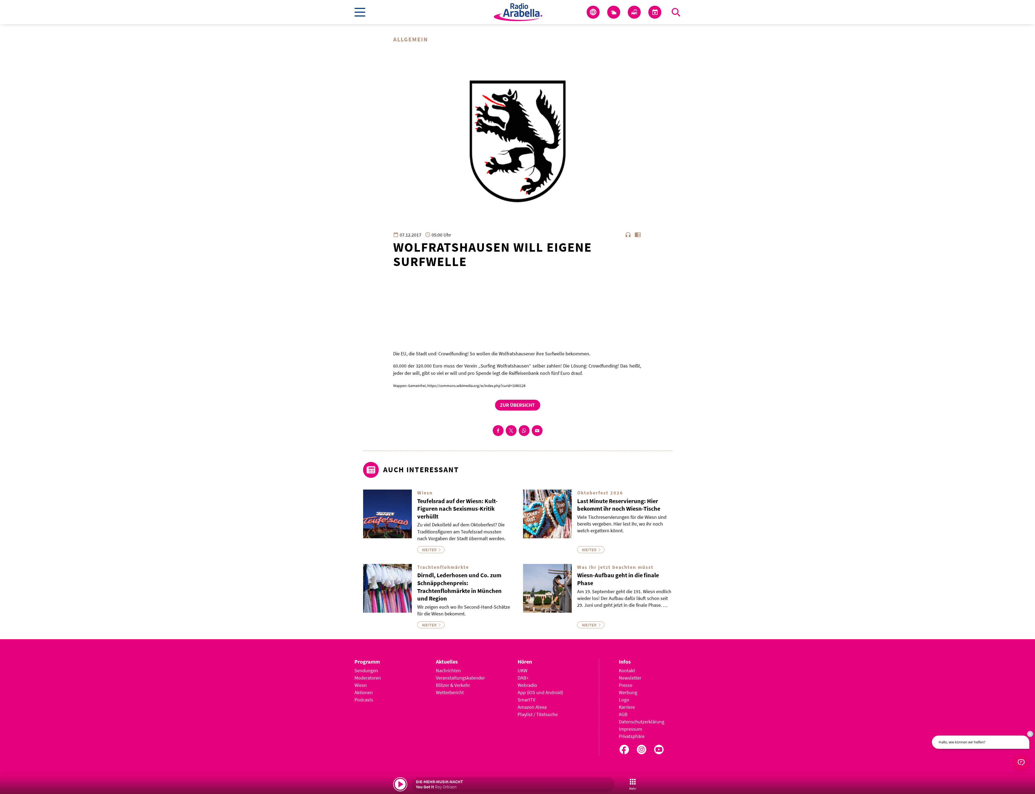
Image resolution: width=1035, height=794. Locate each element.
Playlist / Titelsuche (538, 714)
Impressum (630, 729)
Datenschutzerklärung (641, 721)
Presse (625, 685)
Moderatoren (367, 678)
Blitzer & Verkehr (453, 685)
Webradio (527, 685)
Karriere (627, 707)
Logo (624, 700)
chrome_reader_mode (638, 234)
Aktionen (363, 692)
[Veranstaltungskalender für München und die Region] (654, 12)
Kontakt (627, 670)
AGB (623, 714)
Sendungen (366, 670)
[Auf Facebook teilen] (498, 430)
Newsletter (630, 678)
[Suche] (676, 12)
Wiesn (360, 685)
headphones (628, 234)
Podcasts (363, 700)
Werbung (628, 692)
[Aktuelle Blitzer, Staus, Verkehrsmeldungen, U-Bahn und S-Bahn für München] (634, 12)
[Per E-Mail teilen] (537, 430)
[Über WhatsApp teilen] (524, 430)
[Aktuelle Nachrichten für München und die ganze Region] (593, 12)
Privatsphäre (632, 736)
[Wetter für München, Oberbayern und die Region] (613, 12)
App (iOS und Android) (540, 692)
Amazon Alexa (532, 707)
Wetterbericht (450, 692)
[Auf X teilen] (511, 430)
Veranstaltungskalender (460, 678)
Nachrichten (448, 670)
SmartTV (526, 700)
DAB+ (523, 678)
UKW (522, 670)
